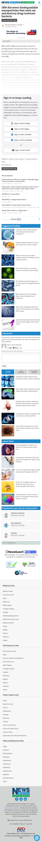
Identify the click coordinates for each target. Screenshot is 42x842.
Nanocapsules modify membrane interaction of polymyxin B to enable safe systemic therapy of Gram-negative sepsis (20, 187)
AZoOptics (6, 757)
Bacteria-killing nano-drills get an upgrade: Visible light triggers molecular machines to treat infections (20, 180)
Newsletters (7, 711)
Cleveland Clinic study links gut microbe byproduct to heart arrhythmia (26, 232)
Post (4, 366)
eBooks (5, 630)
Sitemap (5, 715)
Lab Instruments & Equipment (13, 658)
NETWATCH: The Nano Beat (10, 194)
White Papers (7, 605)
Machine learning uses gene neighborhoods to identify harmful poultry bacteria (27, 257)
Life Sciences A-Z (8, 662)
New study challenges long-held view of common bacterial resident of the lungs (27, 309)
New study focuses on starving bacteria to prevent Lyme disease (27, 269)
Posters (5, 633)
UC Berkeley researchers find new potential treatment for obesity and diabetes (28, 460)
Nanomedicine (16, 523)
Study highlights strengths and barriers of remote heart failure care (26, 447)
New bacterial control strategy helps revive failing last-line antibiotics (26, 296)
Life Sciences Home (9, 651)
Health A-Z (6, 602)
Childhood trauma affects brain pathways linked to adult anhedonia (28, 378)
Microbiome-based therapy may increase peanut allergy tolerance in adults (28, 283)
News (5, 598)
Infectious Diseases (17, 513)
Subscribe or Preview (17, 515)
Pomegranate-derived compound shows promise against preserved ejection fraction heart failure (27, 403)
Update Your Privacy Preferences (20, 820)
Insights (5, 612)
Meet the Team (8, 704)
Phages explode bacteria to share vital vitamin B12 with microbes (27, 244)
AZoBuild (6, 774)
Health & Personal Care (11, 619)
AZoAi (5, 781)
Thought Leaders (8, 609)
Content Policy (8, 732)
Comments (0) (6, 165)
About (5, 701)
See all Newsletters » (10, 543)
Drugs (5, 626)
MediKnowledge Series (10, 616)
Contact (5, 722)
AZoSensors (7, 764)
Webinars (6, 676)
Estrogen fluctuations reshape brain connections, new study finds (28, 415)
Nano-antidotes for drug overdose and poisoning (16, 205)
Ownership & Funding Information (14, 736)
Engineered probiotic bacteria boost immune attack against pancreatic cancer (28, 322)
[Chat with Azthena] (37, 838)
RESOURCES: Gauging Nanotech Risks (14, 199)
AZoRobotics (7, 760)
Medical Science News (16, 159)
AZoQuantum (7, 771)
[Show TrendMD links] (39, 219)
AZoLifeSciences (8, 778)
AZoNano (6, 750)
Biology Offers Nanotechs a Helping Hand (14, 210)
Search (5, 708)
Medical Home (8, 591)
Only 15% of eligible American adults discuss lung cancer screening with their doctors (26, 484)
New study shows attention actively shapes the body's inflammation (28, 390)
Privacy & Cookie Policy (10, 729)
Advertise (6, 718)
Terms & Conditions (9, 725)
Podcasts (6, 637)
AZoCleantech (7, 753)
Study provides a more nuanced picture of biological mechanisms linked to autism (27, 497)
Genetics (14, 533)
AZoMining (6, 767)
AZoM (5, 746)
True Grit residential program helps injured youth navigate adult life (28, 471)
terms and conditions (12, 808)
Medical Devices (8, 623)
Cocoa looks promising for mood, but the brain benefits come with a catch (27, 428)
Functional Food (8, 595)
